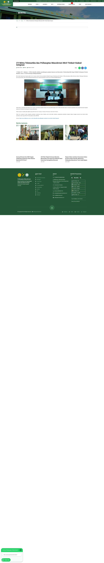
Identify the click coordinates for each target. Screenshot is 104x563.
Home (17, 20)
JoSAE (38, 183)
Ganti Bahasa (88, 4)
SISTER (38, 189)
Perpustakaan (39, 187)
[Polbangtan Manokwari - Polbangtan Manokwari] (6, 3)
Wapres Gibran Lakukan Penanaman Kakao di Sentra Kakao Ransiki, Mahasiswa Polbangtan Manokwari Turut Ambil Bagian (76, 158)
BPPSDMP (39, 179)
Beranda (30, 4)
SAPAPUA (39, 192)
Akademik (45, 4)
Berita (22, 12)
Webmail (38, 194)
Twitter (72, 211)
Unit (52, 4)
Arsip (80, 4)
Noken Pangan (72, 4)
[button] (79, 68)
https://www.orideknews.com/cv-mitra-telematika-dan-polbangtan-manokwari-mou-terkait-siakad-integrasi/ (39, 118)
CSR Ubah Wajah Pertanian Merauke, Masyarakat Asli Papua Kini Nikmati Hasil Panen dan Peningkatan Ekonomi (51, 158)
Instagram (84, 211)
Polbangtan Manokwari (37, 211)
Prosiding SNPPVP (40, 185)
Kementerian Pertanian (41, 177)
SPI (37, 191)
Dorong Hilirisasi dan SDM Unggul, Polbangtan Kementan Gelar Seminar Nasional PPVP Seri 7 (25, 158)
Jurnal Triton (39, 181)
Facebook (65, 211)
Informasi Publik (61, 4)
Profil (37, 4)
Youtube (77, 211)
